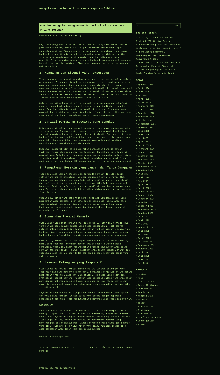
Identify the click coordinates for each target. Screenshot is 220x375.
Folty (78, 36)
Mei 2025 (143, 138)
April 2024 (144, 185)
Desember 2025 (146, 113)
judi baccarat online (95, 48)
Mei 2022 (143, 235)
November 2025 (146, 117)
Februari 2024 (146, 192)
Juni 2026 (143, 92)
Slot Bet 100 (145, 307)
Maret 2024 (144, 188)
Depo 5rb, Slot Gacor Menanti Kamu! (110, 347)
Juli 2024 (143, 174)
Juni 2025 (143, 135)
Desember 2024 (146, 156)
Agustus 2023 (145, 213)
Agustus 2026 (145, 85)
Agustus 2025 (145, 127)
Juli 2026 (143, 88)
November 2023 (146, 202)
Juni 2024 (143, 177)
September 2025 (147, 124)
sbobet (142, 303)
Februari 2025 (146, 149)
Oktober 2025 (145, 120)
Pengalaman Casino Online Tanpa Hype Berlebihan (77, 8)
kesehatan (143, 292)
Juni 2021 (143, 256)
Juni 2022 (143, 231)
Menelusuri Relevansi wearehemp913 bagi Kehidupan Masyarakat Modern (153, 55)
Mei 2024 (143, 181)
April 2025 (144, 142)
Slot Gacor (144, 310)
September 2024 (147, 167)
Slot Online (145, 314)
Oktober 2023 (145, 206)
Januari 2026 (145, 110)
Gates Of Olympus (148, 285)
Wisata (142, 324)
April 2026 (144, 99)
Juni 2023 (143, 220)
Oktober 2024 (145, 163)
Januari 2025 (145, 152)
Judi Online (145, 289)
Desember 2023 (146, 199)
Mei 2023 (143, 224)
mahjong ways (145, 296)
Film (140, 278)
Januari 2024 (145, 195)
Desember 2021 (146, 242)
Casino (142, 274)
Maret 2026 (144, 102)
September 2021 (147, 245)
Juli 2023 (143, 217)
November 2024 (146, 160)
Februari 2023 (146, 227)
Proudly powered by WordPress (57, 368)
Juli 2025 (143, 131)
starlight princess (149, 317)
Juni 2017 (143, 259)
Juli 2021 (143, 252)
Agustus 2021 (145, 249)
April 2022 (144, 238)
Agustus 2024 (145, 170)
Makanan (142, 299)
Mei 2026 (143, 95)
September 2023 (147, 210)
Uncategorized (60, 337)
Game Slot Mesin (147, 282)
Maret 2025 (144, 145)
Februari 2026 (146, 106)
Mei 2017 (143, 263)
